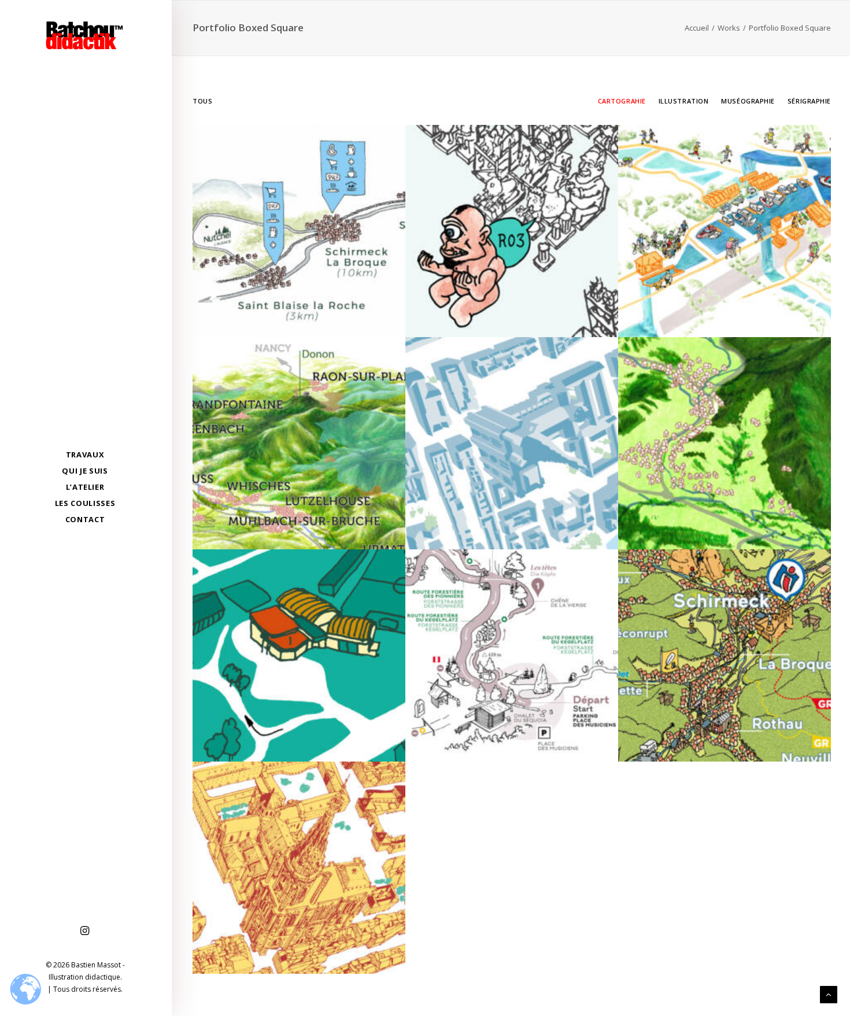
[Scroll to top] (828, 993)
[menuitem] (85, 931)
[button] (85, 931)
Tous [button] (202, 101)
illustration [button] (684, 101)
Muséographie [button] (748, 101)
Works (729, 28)
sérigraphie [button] (809, 101)
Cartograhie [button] (622, 101)
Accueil (697, 28)
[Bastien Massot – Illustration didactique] (85, 35)
